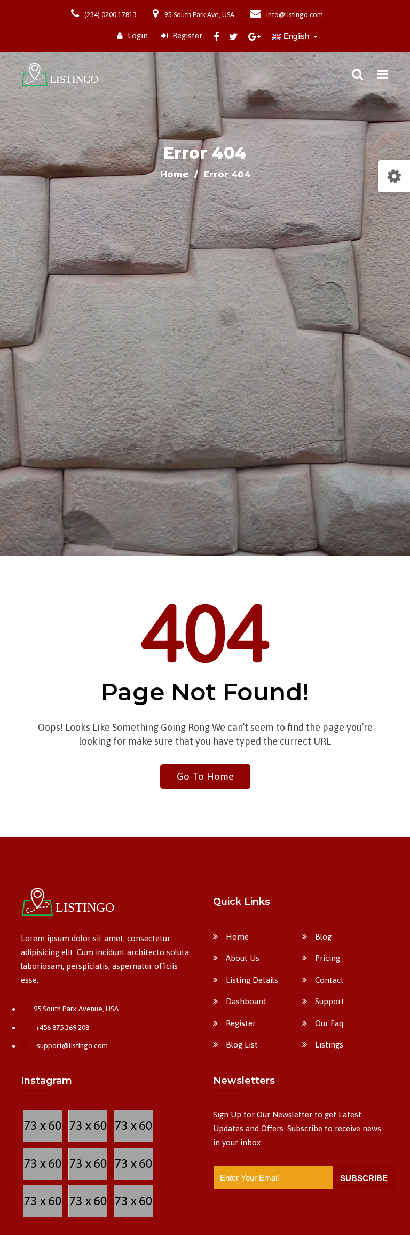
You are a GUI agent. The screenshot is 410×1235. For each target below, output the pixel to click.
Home (176, 174)
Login (136, 35)
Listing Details (252, 979)
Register (186, 35)
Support (329, 1001)
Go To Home (205, 776)
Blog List (242, 1044)
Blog (323, 936)
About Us (242, 958)
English (296, 36)
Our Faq (329, 1023)
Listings (329, 1044)
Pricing (327, 958)
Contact (329, 979)
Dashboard (246, 1001)
